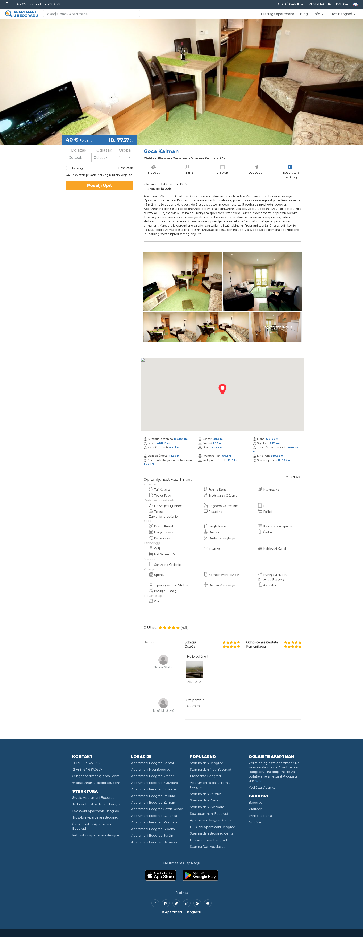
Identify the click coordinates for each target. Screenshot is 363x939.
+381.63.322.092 (22, 4)
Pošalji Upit (99, 185)
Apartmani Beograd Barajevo (154, 842)
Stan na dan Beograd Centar (212, 833)
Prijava (342, 4)
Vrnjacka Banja (260, 815)
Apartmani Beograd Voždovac (155, 789)
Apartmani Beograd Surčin (152, 835)
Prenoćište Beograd (205, 776)
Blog (304, 14)
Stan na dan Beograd (206, 763)
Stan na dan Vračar (205, 800)
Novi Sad (255, 822)
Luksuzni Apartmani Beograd (212, 827)
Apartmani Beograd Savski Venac (157, 809)
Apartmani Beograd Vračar (152, 776)
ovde (258, 781)
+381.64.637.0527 (48, 4)
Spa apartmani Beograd (209, 813)
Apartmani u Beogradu (183, 912)
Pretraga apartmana (277, 14)
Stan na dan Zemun (205, 794)
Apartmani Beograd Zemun (153, 802)
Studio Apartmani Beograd (93, 797)
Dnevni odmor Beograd (208, 840)
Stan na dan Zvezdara (207, 807)
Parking (77, 168)
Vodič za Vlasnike (262, 787)
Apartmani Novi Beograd (150, 769)
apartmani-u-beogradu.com (98, 782)
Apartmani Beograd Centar (152, 763)
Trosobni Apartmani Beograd (95, 817)
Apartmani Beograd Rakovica (154, 822)
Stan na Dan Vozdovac (207, 846)
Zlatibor (255, 809)
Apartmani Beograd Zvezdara (154, 782)
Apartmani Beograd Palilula (153, 796)
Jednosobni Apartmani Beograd (97, 804)
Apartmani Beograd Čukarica (154, 815)
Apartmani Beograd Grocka (153, 829)
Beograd (255, 802)
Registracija (320, 4)
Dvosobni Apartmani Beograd (95, 811)
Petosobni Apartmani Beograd (96, 835)
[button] (319, 14)
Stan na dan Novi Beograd (210, 769)
